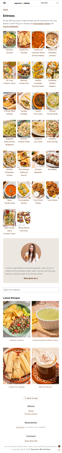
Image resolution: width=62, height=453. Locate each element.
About (31, 411)
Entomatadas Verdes (41, 24)
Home (5, 10)
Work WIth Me (31, 441)
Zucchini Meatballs (10, 26)
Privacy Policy (31, 414)
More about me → (31, 278)
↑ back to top (31, 398)
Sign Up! (20, 427)
